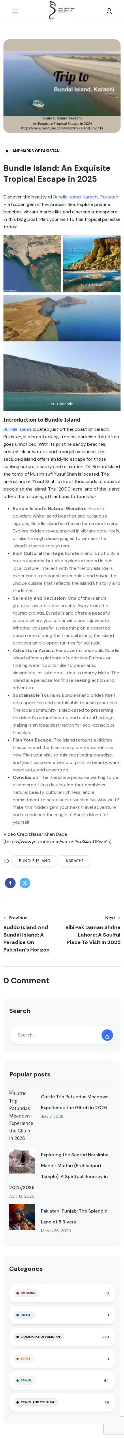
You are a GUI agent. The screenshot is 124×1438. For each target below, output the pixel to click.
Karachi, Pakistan (100, 197)
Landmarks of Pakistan (35, 150)
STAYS (25, 1358)
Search (19, 1011)
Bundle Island (67, 197)
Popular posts (29, 1074)
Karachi (74, 860)
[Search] (107, 1035)
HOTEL (26, 1315)
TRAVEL (26, 1380)
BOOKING (28, 1293)
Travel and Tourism (37, 1402)
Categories (26, 1269)
